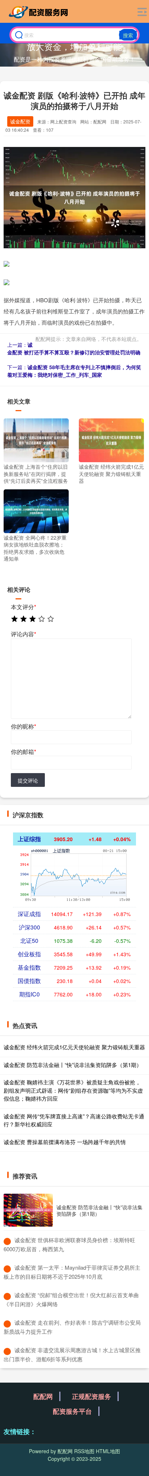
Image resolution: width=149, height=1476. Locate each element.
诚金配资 (20, 121)
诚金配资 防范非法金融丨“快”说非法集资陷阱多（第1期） (73, 1064)
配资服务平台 (72, 1411)
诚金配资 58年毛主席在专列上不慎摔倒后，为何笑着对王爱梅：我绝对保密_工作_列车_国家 (74, 370)
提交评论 (28, 780)
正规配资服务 (91, 1396)
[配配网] (39, 12)
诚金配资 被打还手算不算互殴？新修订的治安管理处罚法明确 (73, 348)
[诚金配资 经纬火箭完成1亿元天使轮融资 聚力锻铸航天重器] (111, 439)
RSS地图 (84, 1451)
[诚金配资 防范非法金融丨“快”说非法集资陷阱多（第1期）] (28, 1210)
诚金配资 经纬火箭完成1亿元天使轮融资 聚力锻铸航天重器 (74, 1047)
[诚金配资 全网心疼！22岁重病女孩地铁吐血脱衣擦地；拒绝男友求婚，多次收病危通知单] (36, 510)
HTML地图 (108, 1451)
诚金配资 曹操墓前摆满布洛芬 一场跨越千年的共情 (65, 1142)
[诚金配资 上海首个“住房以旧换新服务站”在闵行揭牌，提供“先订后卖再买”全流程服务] (36, 439)
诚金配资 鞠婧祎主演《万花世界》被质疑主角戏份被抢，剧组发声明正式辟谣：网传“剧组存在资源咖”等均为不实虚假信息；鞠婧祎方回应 (73, 1090)
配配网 (43, 1396)
